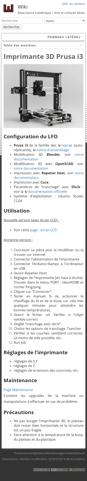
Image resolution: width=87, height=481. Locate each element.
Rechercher (11, 27)
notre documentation (31, 168)
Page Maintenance (18, 389)
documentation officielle (47, 191)
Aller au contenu (73, 4)
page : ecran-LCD (43, 230)
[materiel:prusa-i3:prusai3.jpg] (43, 95)
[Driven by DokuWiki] (76, 469)
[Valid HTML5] (59, 469)
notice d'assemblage (52, 150)
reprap (66, 145)
